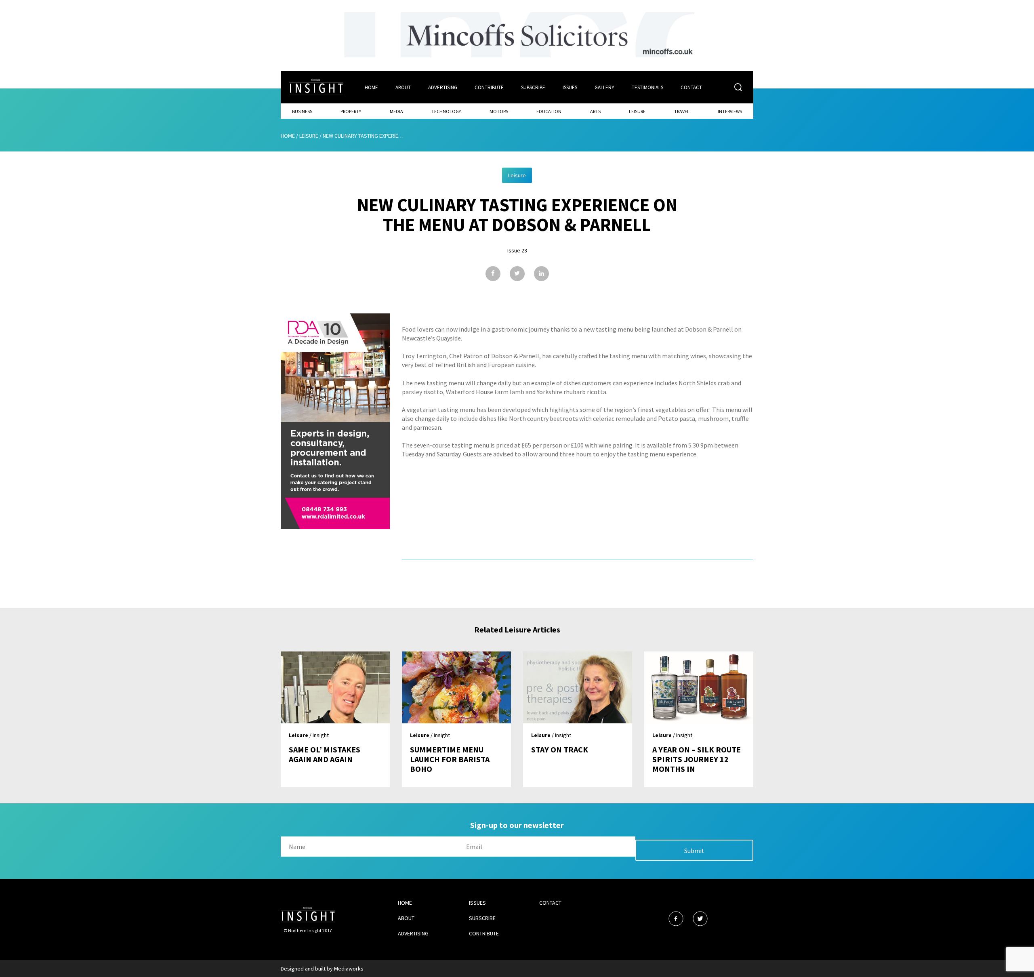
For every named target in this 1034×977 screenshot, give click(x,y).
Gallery (604, 87)
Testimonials (647, 87)
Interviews (730, 111)
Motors (499, 111)
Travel (681, 111)
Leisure (637, 111)
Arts (595, 111)
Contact (691, 87)
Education (548, 111)
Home (371, 87)
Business (302, 111)
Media (396, 111)
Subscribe (533, 87)
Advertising (442, 87)
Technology (446, 111)
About (403, 87)
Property (350, 111)
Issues (570, 87)
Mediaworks (349, 968)
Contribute (489, 87)
